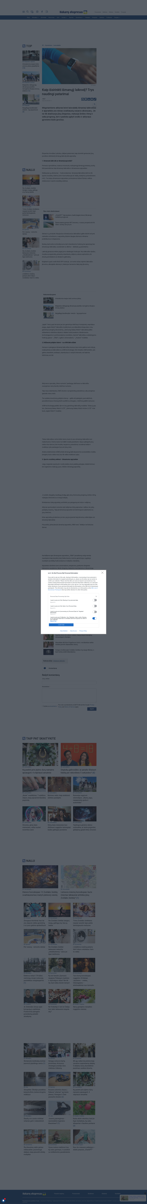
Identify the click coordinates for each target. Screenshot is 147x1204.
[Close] (103, 573)
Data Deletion (64, 631)
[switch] (94, 600)
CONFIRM (61, 624)
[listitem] (73, 596)
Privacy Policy (83, 631)
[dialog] (73, 602)
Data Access (73, 631)
